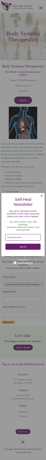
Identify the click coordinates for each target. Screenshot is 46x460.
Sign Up (23, 247)
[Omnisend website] (23, 261)
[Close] (42, 196)
